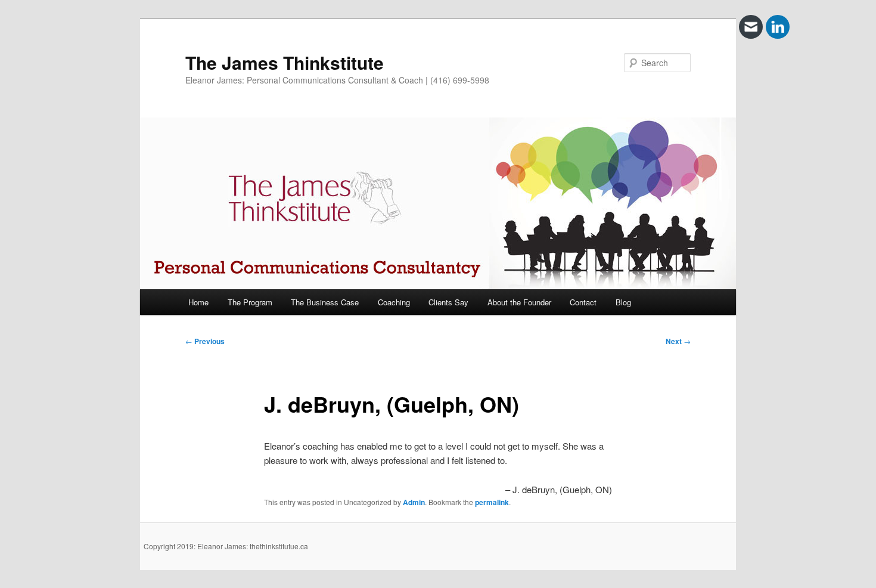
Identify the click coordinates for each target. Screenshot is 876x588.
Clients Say (448, 302)
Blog (623, 302)
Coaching (394, 302)
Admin (414, 502)
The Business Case (325, 302)
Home (198, 302)
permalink (492, 502)
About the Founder (519, 302)
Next (678, 341)
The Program (250, 302)
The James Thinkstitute (284, 62)
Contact (583, 302)
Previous (205, 341)
